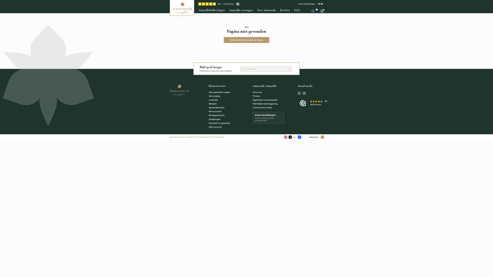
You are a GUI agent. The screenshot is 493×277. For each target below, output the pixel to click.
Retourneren (215, 111)
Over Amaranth (266, 10)
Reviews (285, 10)
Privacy (256, 96)
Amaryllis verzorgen (241, 10)
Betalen (213, 104)
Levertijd (213, 100)
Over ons (257, 92)
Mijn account (215, 127)
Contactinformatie (262, 107)
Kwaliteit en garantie (219, 123)
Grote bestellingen (306, 4)
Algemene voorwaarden (265, 100)
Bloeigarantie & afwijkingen (217, 117)
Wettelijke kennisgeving (265, 104)
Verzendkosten (216, 107)
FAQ (297, 10)
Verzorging (214, 96)
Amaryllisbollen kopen (211, 10)
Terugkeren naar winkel (246, 40)
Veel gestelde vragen (219, 92)
